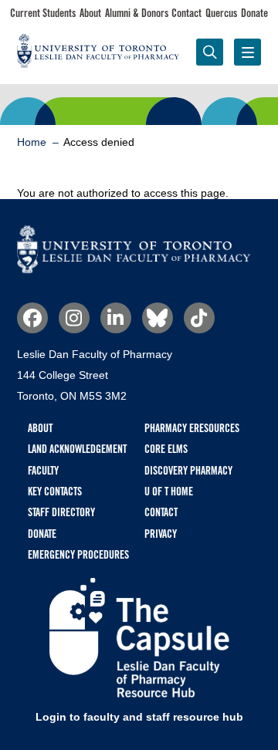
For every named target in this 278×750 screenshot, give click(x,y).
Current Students (43, 13)
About (90, 13)
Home (31, 142)
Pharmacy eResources (191, 428)
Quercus (221, 13)
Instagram (74, 317)
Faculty (238, 101)
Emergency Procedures (78, 555)
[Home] (133, 269)
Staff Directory (61, 512)
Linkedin (115, 317)
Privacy (160, 534)
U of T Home (168, 491)
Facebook (32, 317)
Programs (39, 101)
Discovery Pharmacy (188, 471)
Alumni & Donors (136, 13)
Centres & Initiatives (172, 109)
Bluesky (157, 317)
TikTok (199, 317)
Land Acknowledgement (77, 449)
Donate (254, 13)
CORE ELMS (166, 449)
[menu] (247, 52)
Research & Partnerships (105, 109)
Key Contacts (55, 491)
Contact (186, 13)
